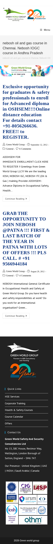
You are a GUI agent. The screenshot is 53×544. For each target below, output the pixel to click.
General (9, 149)
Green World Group (15, 144)
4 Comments (25, 275)
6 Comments (25, 149)
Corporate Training (15, 403)
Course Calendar (14, 416)
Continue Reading (17, 199)
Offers (8, 423)
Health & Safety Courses (19, 410)
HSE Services (12, 396)
